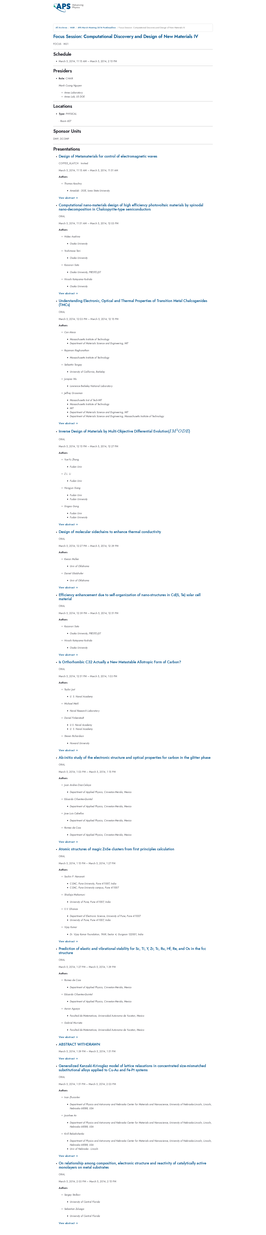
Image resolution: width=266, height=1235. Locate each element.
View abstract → (68, 198)
